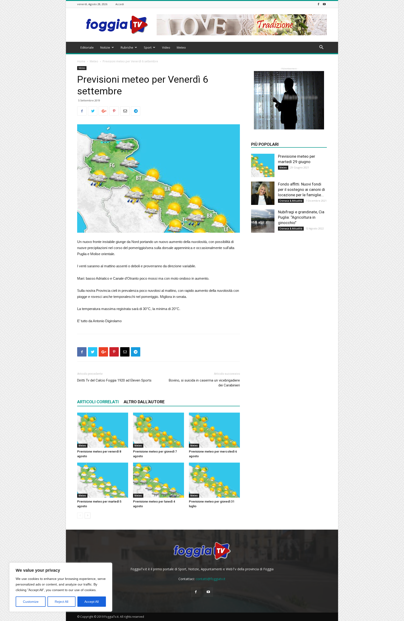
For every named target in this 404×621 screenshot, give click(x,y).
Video (166, 47)
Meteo (181, 47)
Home (81, 61)
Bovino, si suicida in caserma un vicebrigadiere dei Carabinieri (204, 382)
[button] (321, 48)
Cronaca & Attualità (290, 200)
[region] (60, 587)
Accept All (91, 601)
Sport (148, 47)
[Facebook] (318, 4)
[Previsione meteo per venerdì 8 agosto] (102, 430)
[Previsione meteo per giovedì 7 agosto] (158, 430)
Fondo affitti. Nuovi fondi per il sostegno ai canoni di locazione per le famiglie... (301, 189)
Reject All (61, 601)
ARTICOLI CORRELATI (98, 401)
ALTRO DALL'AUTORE (144, 401)
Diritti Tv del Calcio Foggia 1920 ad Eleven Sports (114, 380)
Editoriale (87, 47)
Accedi (119, 4)
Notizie (105, 47)
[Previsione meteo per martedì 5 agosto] (102, 480)
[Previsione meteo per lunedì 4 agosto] (158, 480)
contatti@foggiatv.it (210, 579)
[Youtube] (324, 4)
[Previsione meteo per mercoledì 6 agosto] (214, 430)
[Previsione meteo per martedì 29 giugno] (262, 165)
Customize (31, 601)
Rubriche (127, 47)
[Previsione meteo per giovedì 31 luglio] (214, 480)
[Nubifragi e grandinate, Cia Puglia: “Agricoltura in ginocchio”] (262, 221)
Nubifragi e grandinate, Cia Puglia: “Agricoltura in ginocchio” (301, 217)
